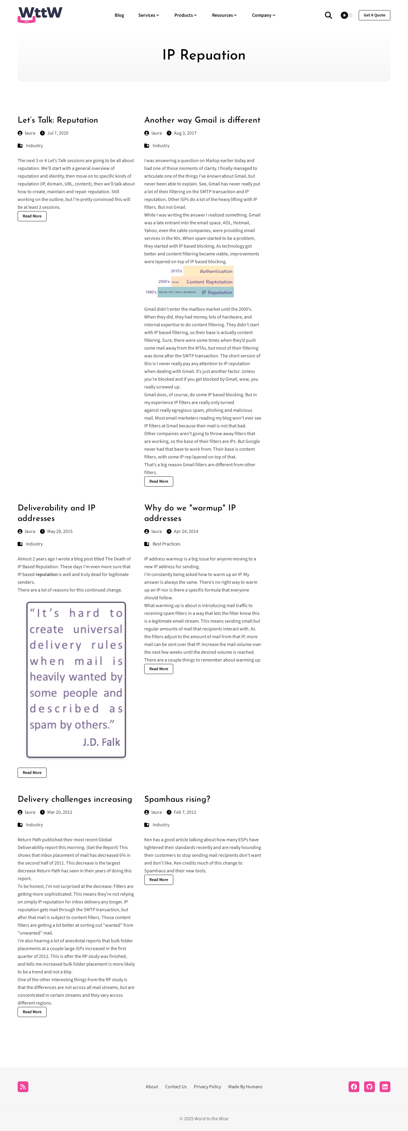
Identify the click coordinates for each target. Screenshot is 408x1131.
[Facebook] (354, 1086)
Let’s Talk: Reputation (58, 120)
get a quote (374, 15)
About (152, 1086)
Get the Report (102, 847)
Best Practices (166, 544)
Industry (34, 145)
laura (30, 133)
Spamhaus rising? (177, 799)
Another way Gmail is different (202, 120)
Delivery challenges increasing (75, 799)
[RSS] (23, 1086)
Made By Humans (245, 1086)
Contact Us (176, 1086)
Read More (32, 216)
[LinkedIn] (385, 1086)
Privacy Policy (207, 1086)
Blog (119, 15)
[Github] (369, 1086)
